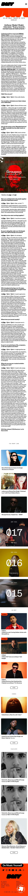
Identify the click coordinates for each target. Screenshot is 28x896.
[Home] (7, 4)
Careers (18, 883)
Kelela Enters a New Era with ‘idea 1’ (12, 715)
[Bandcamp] (23, 870)
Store (3, 887)
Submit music (5, 885)
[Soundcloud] (19, 870)
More (14, 687)
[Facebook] (9, 870)
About (18, 881)
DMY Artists (5, 884)
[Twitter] (3, 870)
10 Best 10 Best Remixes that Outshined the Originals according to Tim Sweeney (12, 681)
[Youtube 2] (13, 870)
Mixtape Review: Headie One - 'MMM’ (12, 514)
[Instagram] (6, 870)
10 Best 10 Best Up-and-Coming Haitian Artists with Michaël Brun (14, 632)
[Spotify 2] (16, 870)
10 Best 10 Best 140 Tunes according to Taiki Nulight (12, 656)
